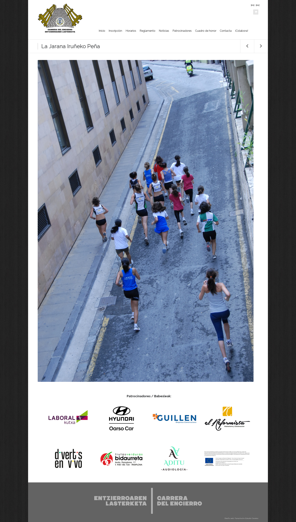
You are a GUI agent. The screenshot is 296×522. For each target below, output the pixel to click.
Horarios (131, 30)
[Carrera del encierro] (60, 18)
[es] (252, 5)
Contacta (226, 30)
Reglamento (147, 30)
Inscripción (115, 30)
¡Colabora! (241, 30)
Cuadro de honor (205, 30)
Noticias (164, 30)
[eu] (257, 5)
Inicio (102, 30)
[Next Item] (261, 46)
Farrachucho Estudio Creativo (246, 518)
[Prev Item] (247, 46)
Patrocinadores (182, 30)
